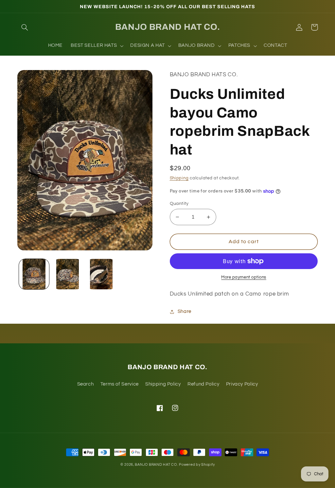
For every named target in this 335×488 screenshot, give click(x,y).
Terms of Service (119, 384)
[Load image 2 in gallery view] (68, 274)
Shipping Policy (163, 384)
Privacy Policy (242, 384)
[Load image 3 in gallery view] (101, 274)
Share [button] (184, 311)
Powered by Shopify (197, 464)
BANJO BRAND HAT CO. (156, 464)
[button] (24, 27)
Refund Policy (203, 384)
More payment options (243, 277)
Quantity (179, 203)
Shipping (179, 178)
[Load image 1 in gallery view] (34, 274)
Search (85, 384)
